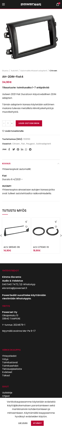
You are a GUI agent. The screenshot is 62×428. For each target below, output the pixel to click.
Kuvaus (6, 163)
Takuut (6, 375)
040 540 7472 (10, 284)
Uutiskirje (7, 392)
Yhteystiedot (9, 356)
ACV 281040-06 (12, 247)
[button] (26, 221)
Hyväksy (37, 423)
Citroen (53, 70)
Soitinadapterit (43, 144)
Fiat (23, 144)
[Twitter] (14, 149)
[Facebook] (9, 149)
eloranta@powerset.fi (14, 288)
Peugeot (30, 144)
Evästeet (7, 372)
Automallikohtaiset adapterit (33, 70)
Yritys (5, 359)
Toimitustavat (10, 362)
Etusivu (5, 70)
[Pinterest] (18, 149)
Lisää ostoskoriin (29, 123)
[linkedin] (22, 149)
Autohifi (14, 70)
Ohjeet (6, 396)
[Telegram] (30, 149)
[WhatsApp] (26, 149)
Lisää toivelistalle (14, 131)
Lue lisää (23, 423)
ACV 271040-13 (41, 247)
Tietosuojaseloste (12, 369)
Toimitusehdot (10, 365)
